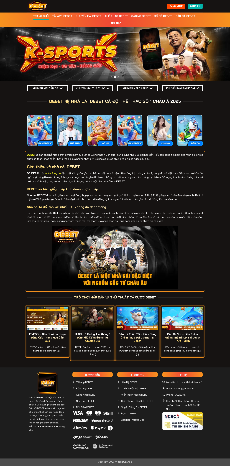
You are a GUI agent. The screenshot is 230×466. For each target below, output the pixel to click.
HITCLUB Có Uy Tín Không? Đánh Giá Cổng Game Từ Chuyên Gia (92, 337)
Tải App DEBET (62, 16)
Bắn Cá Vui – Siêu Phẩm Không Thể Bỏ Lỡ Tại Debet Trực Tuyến (182, 337)
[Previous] (8, 53)
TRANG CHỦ (41, 16)
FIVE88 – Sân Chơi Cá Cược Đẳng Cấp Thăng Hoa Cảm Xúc (47, 337)
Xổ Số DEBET (163, 16)
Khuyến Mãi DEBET (88, 16)
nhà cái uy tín (53, 173)
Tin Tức (115, 23)
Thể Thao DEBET (116, 16)
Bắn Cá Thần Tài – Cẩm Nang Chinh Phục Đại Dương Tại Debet (137, 337)
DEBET (41, 397)
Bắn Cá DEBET (185, 16)
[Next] (221, 53)
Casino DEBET (141, 16)
